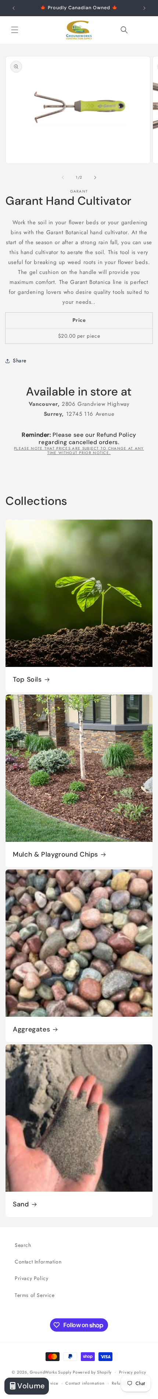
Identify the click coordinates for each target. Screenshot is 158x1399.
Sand (21, 1204)
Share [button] (19, 360)
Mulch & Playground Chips (55, 854)
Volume (31, 1386)
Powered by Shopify (92, 1372)
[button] (15, 30)
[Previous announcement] (14, 8)
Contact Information (38, 1261)
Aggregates (31, 1029)
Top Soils (27, 679)
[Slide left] (63, 177)
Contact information (84, 1383)
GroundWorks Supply (51, 1372)
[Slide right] (95, 177)
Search (23, 1245)
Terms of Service (35, 1295)
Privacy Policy (31, 1278)
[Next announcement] (144, 8)
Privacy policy (132, 1372)
